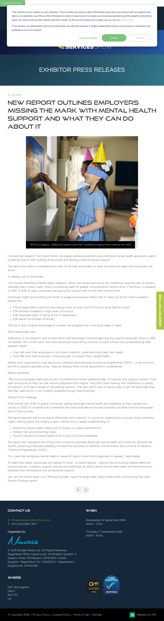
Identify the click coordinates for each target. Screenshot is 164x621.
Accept (114, 37)
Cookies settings (88, 37)
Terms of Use (81, 615)
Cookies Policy (61, 615)
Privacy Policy (41, 615)
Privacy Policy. (127, 19)
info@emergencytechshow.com (30, 520)
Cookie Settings (12, 3)
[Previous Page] (78, 490)
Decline (140, 37)
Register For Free (160, 310)
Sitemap (97, 615)
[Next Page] (86, 490)
